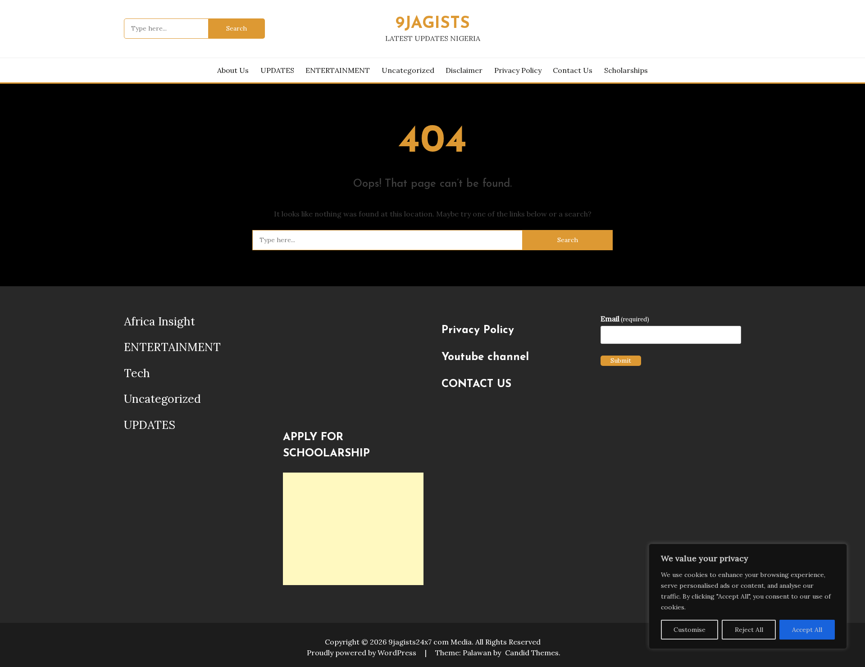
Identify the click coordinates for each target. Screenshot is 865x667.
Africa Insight (159, 321)
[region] (748, 596)
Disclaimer (464, 70)
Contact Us (572, 70)
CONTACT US (476, 384)
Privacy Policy (518, 70)
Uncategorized (408, 70)
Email (625, 318)
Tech (137, 373)
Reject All (749, 630)
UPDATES (277, 70)
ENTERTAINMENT (337, 70)
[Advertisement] (353, 529)
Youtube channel (485, 357)
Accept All (807, 630)
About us (233, 70)
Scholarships (626, 70)
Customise (690, 630)
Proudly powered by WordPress (362, 652)
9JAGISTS (433, 23)
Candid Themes (532, 652)
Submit (620, 360)
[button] (291, 366)
